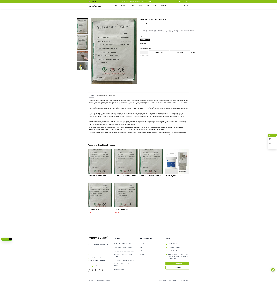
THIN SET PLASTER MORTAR (99, 176)
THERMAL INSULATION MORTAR (151, 176)
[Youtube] (182, 1)
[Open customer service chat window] (273, 270)
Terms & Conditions (173, 280)
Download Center (98, 265)
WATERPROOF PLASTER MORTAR (125, 176)
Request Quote (159, 52)
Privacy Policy (162, 280)
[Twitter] (184, 1)
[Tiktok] (188, 1)
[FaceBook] (177, 1)
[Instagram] (186, 1)
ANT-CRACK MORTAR (121, 209)
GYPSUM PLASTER (95, 209)
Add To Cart (180, 52)
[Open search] (180, 5)
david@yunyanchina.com (174, 247)
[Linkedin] (179, 1)
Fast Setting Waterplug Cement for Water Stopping (176, 176)
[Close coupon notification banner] (10, 239)
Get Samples (178, 267)
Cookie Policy (184, 280)
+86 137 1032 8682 (173, 251)
